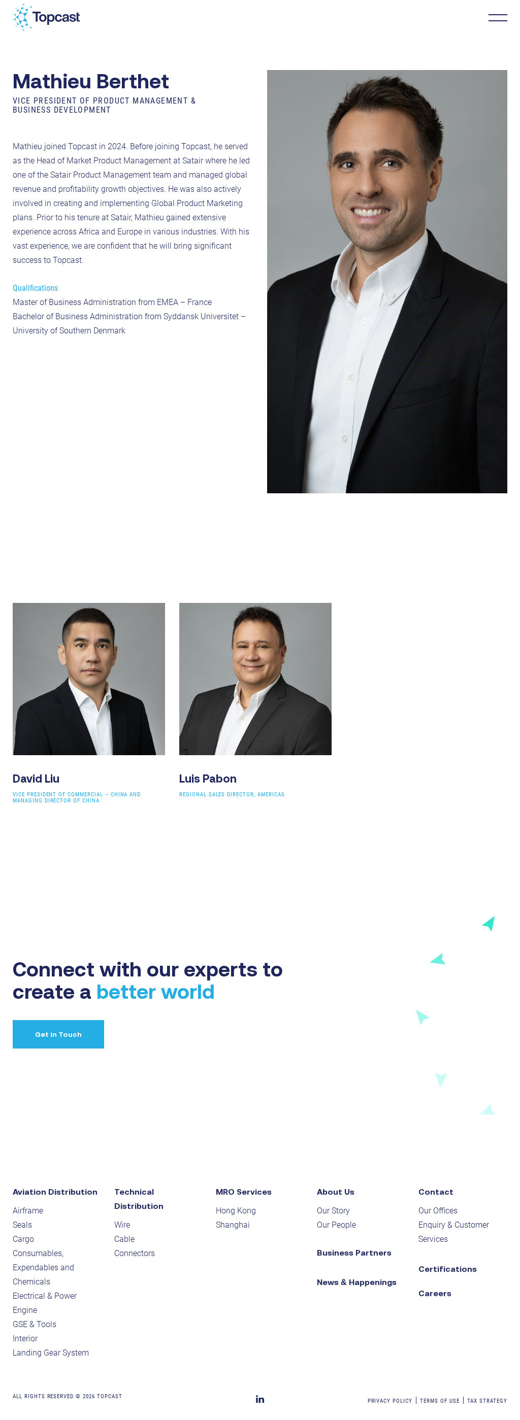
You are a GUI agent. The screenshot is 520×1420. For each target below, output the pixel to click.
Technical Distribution (139, 1198)
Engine (25, 1310)
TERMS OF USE (440, 1401)
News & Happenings (357, 1282)
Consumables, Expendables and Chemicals (43, 1267)
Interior (25, 1338)
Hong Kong (236, 1210)
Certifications (447, 1268)
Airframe (28, 1210)
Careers (434, 1293)
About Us (335, 1191)
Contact (435, 1191)
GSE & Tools (34, 1324)
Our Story (333, 1210)
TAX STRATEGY (487, 1401)
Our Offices (438, 1210)
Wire (122, 1225)
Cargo (23, 1239)
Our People (336, 1225)
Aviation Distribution (55, 1191)
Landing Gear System (51, 1353)
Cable (124, 1239)
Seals (22, 1225)
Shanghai (233, 1225)
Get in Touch (58, 1034)
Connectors (134, 1253)
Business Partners (354, 1252)
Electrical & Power (45, 1296)
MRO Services (244, 1191)
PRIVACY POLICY (390, 1401)
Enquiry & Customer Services (453, 1232)
